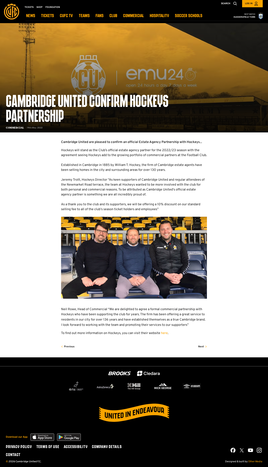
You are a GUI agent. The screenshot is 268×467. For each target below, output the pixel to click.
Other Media (255, 461)
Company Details (107, 447)
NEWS (30, 16)
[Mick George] (163, 386)
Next (201, 346)
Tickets (29, 7)
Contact (13, 455)
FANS (100, 16)
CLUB (113, 16)
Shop (39, 7)
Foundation (52, 7)
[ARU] (76, 386)
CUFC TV (66, 16)
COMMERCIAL (133, 16)
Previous (69, 346)
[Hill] (134, 386)
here (164, 333)
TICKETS (47, 16)
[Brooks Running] (119, 373)
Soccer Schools (188, 16)
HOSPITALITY (159, 16)
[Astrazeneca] (105, 386)
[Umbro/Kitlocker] (191, 386)
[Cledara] (148, 373)
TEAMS (84, 16)
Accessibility (76, 447)
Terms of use (47, 447)
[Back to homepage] (11, 11)
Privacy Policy (19, 447)
